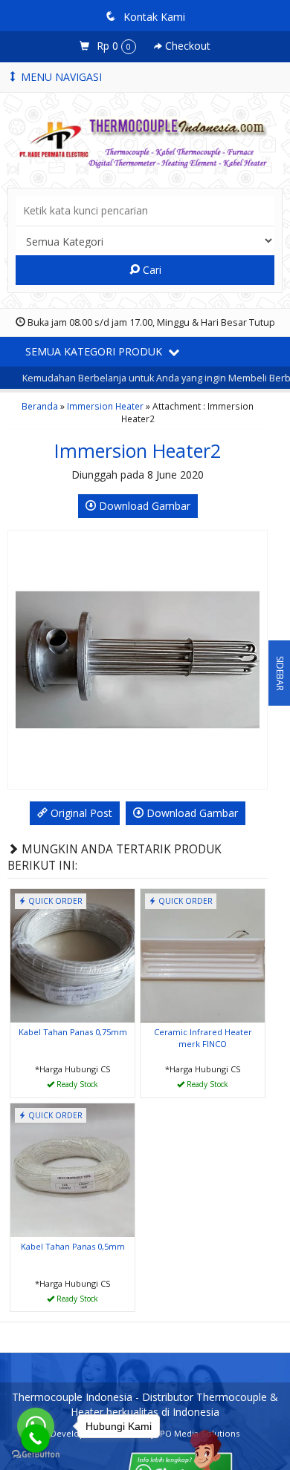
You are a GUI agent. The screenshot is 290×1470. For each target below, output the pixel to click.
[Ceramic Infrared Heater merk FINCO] (203, 954)
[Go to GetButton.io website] (35, 1455)
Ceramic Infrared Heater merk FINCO (203, 1037)
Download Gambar (143, 506)
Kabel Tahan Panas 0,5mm (73, 1246)
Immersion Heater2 (137, 450)
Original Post (80, 813)
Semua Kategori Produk (95, 351)
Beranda (40, 406)
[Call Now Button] (35, 1438)
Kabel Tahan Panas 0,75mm (73, 1031)
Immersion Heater (105, 406)
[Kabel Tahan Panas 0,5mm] (72, 1169)
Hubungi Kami (78, 1085)
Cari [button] (150, 270)
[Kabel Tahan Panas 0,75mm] (72, 954)
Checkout (186, 46)
